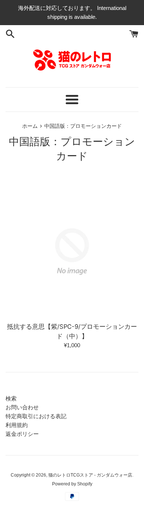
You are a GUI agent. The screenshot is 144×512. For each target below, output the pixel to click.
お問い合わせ (22, 407)
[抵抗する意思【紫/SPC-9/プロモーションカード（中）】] (72, 251)
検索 (11, 398)
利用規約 (17, 425)
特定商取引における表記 (36, 416)
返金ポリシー (22, 434)
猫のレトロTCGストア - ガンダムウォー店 (90, 475)
